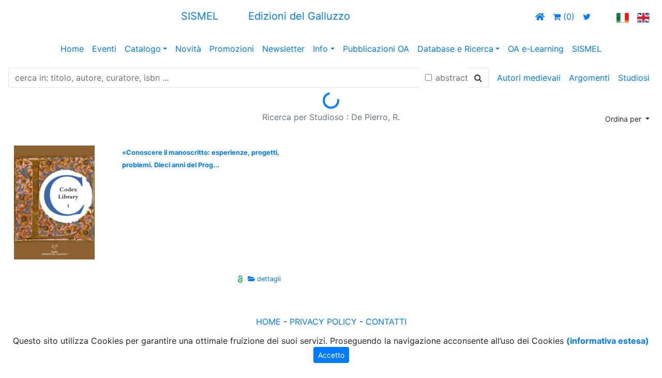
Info (320, 48)
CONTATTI (386, 321)
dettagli (269, 279)
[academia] (603, 16)
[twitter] (587, 16)
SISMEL (586, 48)
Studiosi (634, 77)
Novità (188, 48)
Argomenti (589, 77)
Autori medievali (529, 77)
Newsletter (283, 48)
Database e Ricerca (455, 48)
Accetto (331, 355)
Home (72, 48)
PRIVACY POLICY (323, 321)
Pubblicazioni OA (376, 48)
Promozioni (231, 48)
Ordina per (624, 118)
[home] (540, 16)
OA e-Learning (536, 48)
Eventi (104, 48)
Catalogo (143, 48)
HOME (268, 321)
